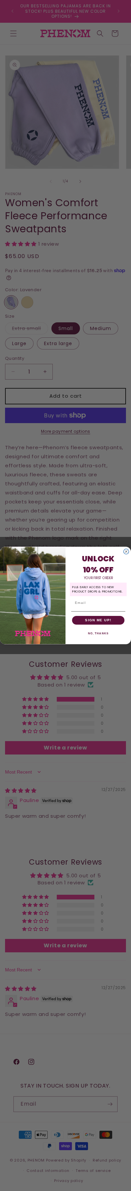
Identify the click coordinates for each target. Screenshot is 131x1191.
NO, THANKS (98, 633)
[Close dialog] (126, 551)
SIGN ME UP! (98, 620)
